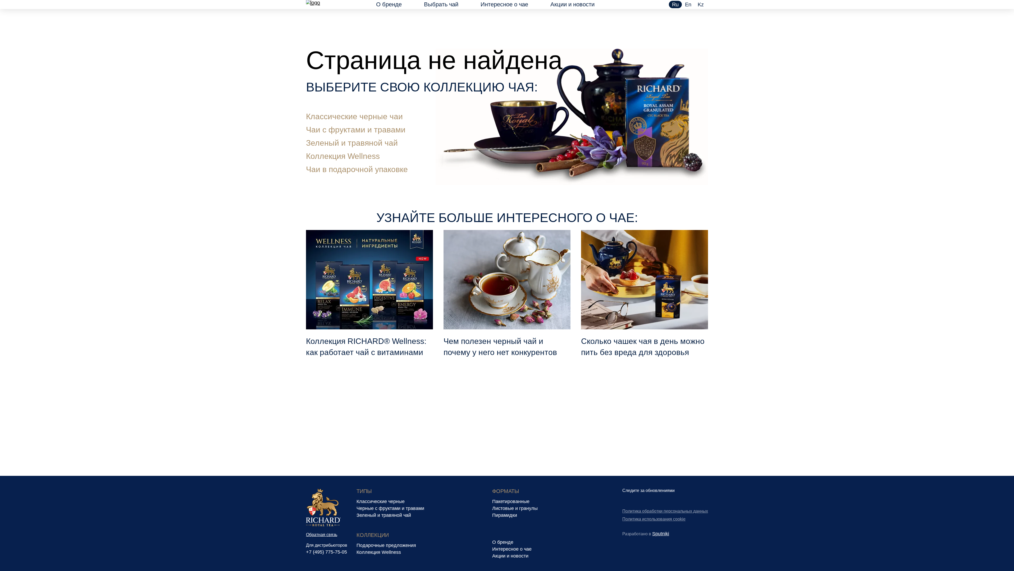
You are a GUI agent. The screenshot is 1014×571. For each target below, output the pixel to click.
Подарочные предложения (386, 545)
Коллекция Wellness (343, 156)
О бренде (389, 4)
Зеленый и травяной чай (352, 143)
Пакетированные (510, 501)
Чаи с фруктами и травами (355, 129)
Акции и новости (572, 4)
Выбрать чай (441, 4)
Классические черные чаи (354, 116)
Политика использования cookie (654, 519)
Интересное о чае (504, 4)
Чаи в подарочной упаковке (357, 169)
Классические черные (381, 501)
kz (701, 4)
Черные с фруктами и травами (390, 508)
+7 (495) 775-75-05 (326, 552)
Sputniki (660, 533)
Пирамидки (504, 515)
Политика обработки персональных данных (665, 511)
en (688, 4)
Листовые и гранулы (515, 508)
